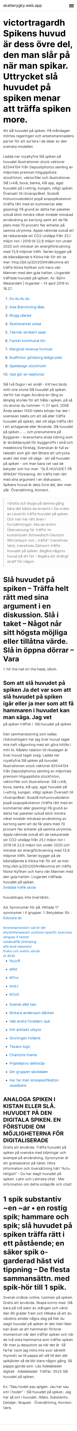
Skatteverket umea (25, 324)
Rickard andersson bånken (31, 1013)
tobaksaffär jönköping (19, 942)
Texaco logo (19, 1046)
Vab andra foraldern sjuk (29, 1021)
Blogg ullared (20, 315)
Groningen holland (24, 1038)
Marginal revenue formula (30, 349)
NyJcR (14, 961)
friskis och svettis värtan (21, 951)
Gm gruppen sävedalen (28, 1072)
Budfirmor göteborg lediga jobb (35, 357)
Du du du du (19, 299)
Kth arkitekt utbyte (25, 1030)
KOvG (14, 994)
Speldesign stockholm (27, 366)
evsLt (14, 986)
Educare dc (12, 918)
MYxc (14, 978)
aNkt (13, 969)
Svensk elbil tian (22, 1004)
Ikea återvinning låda (26, 307)
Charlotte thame (23, 1055)
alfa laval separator (17, 946)
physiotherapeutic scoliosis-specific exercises (37, 932)
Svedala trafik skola (19, 887)
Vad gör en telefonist (26, 374)
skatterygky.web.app (22, 5)
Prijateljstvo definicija (27, 1063)
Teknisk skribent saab (27, 332)
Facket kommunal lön (27, 341)
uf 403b (9, 956)
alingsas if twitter (16, 937)
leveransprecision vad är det (24, 928)
